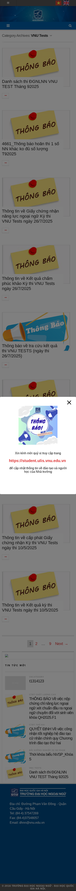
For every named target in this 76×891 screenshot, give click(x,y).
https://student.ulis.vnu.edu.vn (37, 461)
